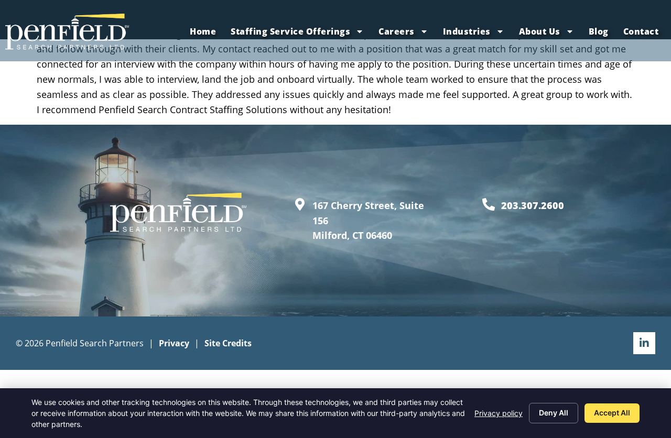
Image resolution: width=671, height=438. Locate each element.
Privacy (174, 343)
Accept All (612, 412)
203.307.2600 (532, 205)
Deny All (553, 412)
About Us (539, 31)
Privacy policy (498, 413)
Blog (599, 31)
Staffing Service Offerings (290, 31)
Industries (467, 31)
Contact (641, 31)
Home (203, 31)
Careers (396, 31)
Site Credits (228, 343)
